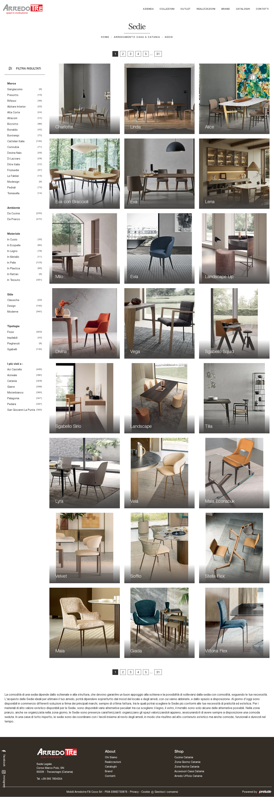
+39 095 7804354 (51, 778)
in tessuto (13, 279)
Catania (12, 380)
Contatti (262, 9)
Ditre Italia (13, 164)
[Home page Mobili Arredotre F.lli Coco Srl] (22, 9)
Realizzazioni (206, 9)
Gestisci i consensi (166, 791)
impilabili (12, 337)
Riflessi (11, 100)
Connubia (13, 147)
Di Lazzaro (13, 158)
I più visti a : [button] (15, 363)
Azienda (148, 9)
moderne (12, 311)
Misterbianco (15, 392)
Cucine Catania (183, 757)
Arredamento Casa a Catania (137, 37)
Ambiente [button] (13, 207)
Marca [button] (11, 83)
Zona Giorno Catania (187, 761)
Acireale (12, 375)
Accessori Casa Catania (189, 771)
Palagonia (13, 398)
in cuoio (12, 239)
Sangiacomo (15, 89)
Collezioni (167, 9)
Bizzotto (12, 123)
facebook (4, 760)
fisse (10, 331)
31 (158, 54)
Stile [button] (10, 294)
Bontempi (13, 135)
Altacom (12, 118)
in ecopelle (14, 245)
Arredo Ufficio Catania (188, 775)
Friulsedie (13, 170)
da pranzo (13, 219)
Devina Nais (14, 152)
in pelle (11, 262)
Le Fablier (13, 175)
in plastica (13, 268)
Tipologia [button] (13, 326)
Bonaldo (12, 129)
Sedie (169, 37)
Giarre (11, 386)
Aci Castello (14, 369)
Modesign (13, 181)
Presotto (12, 95)
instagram (4, 781)
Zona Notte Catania (186, 766)
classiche (13, 300)
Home (105, 37)
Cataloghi (243, 9)
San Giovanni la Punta (21, 409)
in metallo (13, 256)
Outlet (185, 9)
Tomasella (13, 193)
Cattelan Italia (15, 141)
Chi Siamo (111, 757)
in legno (12, 251)
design (11, 305)
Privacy (134, 791)
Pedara (11, 404)
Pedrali (11, 187)
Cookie (145, 791)
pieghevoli (13, 343)
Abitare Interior (16, 106)
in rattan (12, 274)
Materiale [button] (13, 233)
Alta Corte (13, 112)
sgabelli (12, 349)
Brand (225, 9)
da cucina (13, 213)
